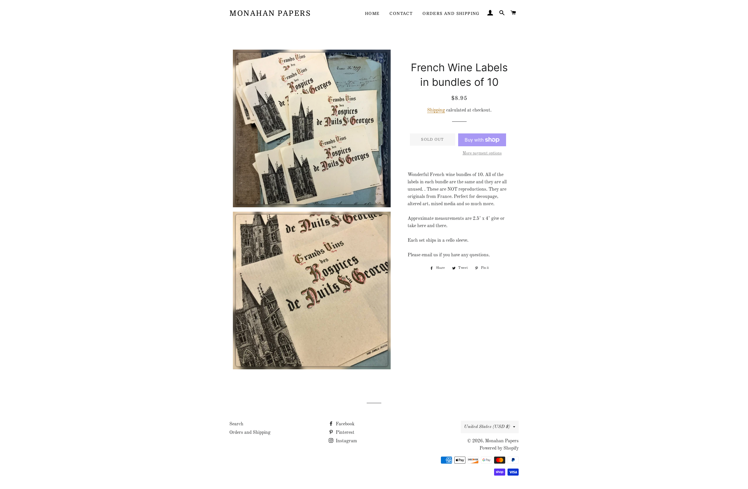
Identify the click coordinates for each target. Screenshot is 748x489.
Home (372, 13)
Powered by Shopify (499, 448)
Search (236, 424)
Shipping (436, 110)
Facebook (344, 424)
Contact (401, 13)
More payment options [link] (482, 153)
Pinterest (344, 432)
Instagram (346, 441)
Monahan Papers (270, 13)
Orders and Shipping (451, 13)
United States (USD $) (487, 426)
